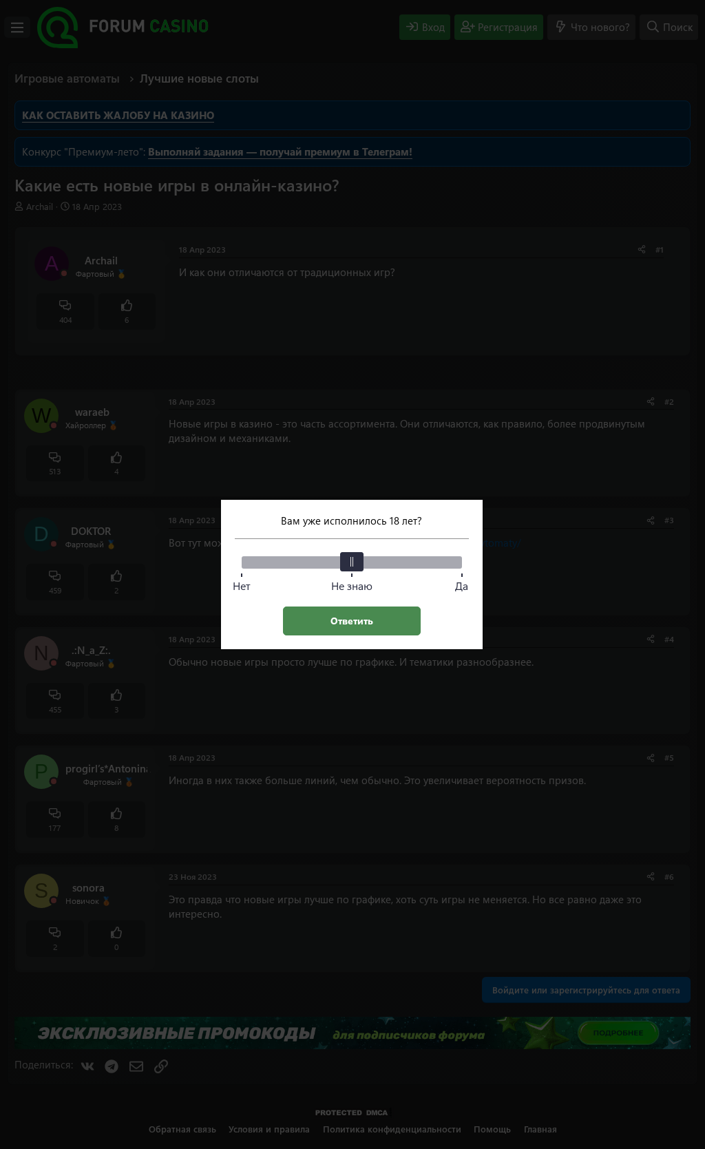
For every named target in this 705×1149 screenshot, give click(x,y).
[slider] (352, 561)
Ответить (351, 620)
